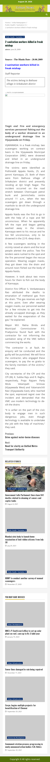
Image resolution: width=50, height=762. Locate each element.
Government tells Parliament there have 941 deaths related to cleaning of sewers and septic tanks (25, 479)
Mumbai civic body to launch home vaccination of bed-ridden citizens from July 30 (25, 520)
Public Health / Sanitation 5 (15, 37)
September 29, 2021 (14, 711)
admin (7, 49)
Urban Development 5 (15, 624)
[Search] (46, 14)
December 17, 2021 (14, 673)
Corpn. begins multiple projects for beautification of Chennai (25, 689)
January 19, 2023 (13, 637)
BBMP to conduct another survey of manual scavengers (25, 562)
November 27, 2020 (14, 584)
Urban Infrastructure (15, 663)
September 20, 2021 (14, 750)
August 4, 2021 (12, 504)
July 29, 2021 (11, 546)
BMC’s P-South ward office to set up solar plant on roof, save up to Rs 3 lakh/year (25, 615)
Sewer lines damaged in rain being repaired (25, 653)
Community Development (16, 738)
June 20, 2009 (16, 49)
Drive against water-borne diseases (22, 435)
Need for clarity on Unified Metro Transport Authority (21, 446)
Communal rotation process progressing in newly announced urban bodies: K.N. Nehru (25, 728)
